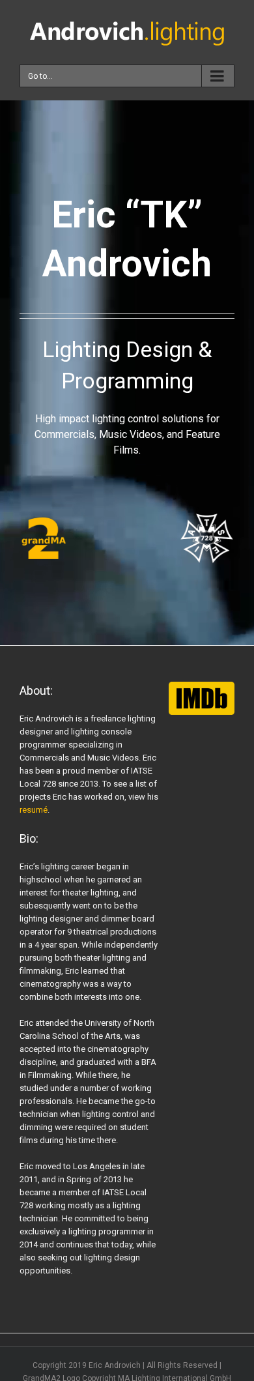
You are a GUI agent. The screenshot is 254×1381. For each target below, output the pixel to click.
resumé (34, 810)
